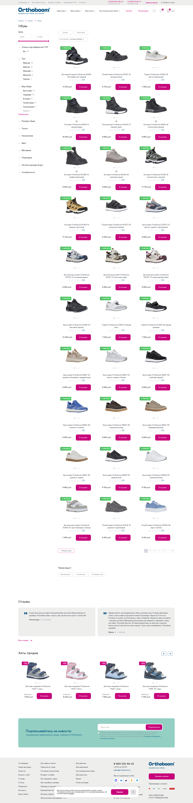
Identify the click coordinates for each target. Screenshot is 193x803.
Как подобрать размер (50, 783)
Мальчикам (75, 11)
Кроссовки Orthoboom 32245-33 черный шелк (116, 476)
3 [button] (77, 67)
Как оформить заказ (49, 779)
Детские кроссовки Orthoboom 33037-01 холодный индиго (76, 276)
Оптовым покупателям (50, 771)
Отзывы (21, 779)
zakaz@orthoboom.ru (122, 770)
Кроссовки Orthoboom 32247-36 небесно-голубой (76, 426)
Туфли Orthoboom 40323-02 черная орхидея (156, 326)
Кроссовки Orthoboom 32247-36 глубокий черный (156, 376)
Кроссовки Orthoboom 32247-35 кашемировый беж (156, 426)
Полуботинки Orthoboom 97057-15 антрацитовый (116, 76)
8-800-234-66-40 (124, 763)
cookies (71, 793)
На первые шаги (97, 574)
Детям (65, 32)
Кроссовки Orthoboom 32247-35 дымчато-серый (76, 476)
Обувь (39, 21)
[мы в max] (116, 780)
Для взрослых (81, 775)
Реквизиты (22, 786)
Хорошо (119, 792)
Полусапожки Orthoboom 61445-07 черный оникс (116, 126)
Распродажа (143, 11)
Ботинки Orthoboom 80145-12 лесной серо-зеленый (156, 176)
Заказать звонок (151, 2)
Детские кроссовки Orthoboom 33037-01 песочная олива (116, 276)
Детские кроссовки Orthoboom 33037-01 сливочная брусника (156, 276)
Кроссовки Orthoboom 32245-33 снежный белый (156, 476)
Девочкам (61, 11)
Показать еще (66, 551)
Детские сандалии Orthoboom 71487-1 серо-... (37, 687)
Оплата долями (82, 783)
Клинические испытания (50, 790)
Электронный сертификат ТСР (53, 798)
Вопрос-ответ (24, 775)
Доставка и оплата (48, 763)
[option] (76, 55)
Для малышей (65, 574)
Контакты (22, 790)
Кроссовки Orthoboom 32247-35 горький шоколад (116, 426)
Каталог (129, 11)
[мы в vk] (121, 780)
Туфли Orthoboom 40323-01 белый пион (116, 326)
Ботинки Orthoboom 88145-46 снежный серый (116, 176)
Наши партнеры (24, 767)
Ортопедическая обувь (108, 11)
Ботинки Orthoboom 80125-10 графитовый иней (76, 176)
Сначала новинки (76, 39)
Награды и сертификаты (51, 786)
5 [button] (119, 67)
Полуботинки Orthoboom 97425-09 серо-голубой (155, 526)
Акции (78, 779)
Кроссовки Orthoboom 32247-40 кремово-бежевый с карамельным (77, 376)
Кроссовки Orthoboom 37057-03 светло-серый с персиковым (156, 226)
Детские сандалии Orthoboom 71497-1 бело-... (77, 687)
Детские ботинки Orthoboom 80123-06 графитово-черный (77, 76)
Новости (21, 771)
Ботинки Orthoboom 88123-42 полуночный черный (156, 126)
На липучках (81, 574)
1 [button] (74, 67)
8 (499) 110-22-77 (134, 1)
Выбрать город (169, 2)
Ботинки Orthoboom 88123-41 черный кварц (76, 126)
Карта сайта (23, 794)
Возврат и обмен (48, 775)
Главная (21, 21)
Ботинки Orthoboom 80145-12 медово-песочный (76, 226)
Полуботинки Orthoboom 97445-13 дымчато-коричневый (116, 526)
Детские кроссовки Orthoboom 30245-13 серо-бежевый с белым (76, 526)
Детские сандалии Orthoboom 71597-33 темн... (155, 687)
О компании (23, 763)
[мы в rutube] (126, 780)
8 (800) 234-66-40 (115, 1)
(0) (83, 80)
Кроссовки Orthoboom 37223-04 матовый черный (76, 326)
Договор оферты (48, 794)
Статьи (21, 783)
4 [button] (78, 67)
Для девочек (81, 763)
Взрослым (89, 11)
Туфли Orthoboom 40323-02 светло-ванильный (156, 76)
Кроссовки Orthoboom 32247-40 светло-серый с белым (116, 376)
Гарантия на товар (48, 767)
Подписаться (154, 727)
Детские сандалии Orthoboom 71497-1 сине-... (116, 687)
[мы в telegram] (137, 780)
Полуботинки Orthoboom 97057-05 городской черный (116, 226)
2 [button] (76, 67)
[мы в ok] (131, 780)
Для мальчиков (82, 767)
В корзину (83, 87)
